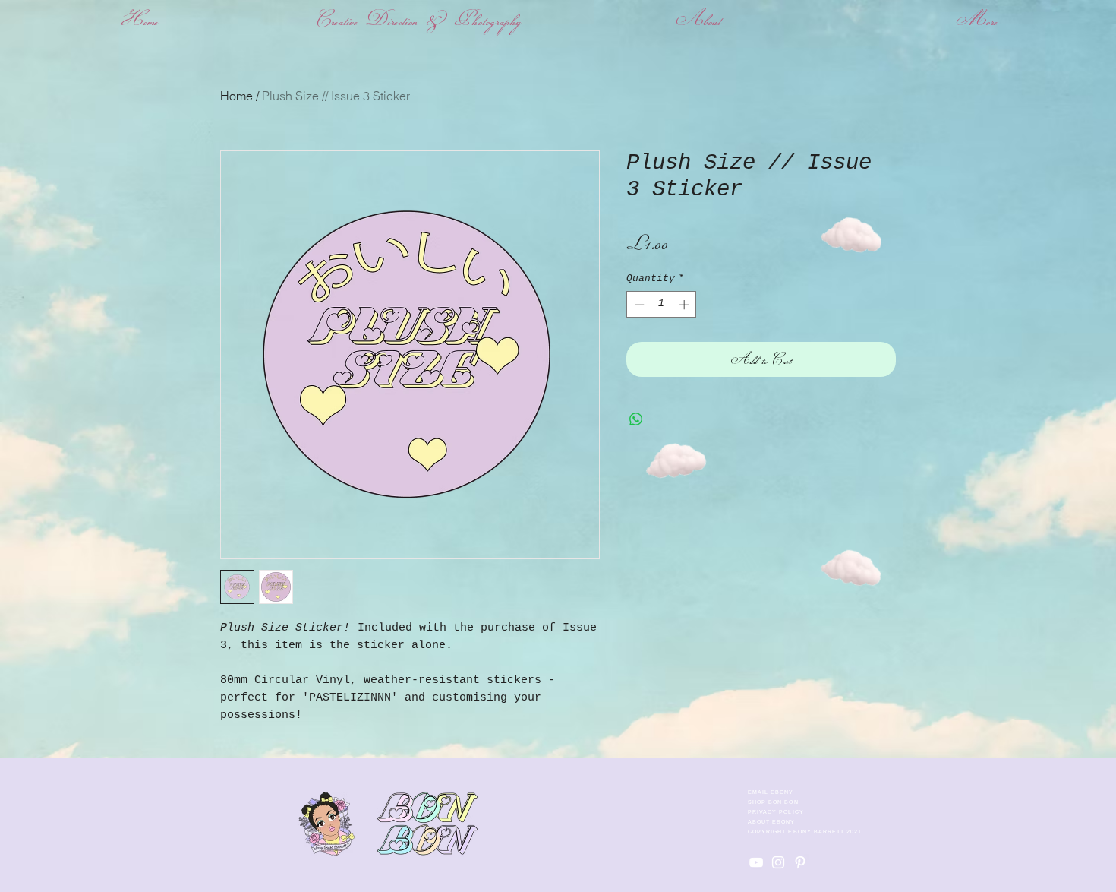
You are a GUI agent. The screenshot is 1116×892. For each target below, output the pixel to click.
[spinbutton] (661, 305)
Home (236, 95)
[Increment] (685, 305)
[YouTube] (756, 862)
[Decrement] (638, 305)
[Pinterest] (800, 862)
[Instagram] (778, 862)
